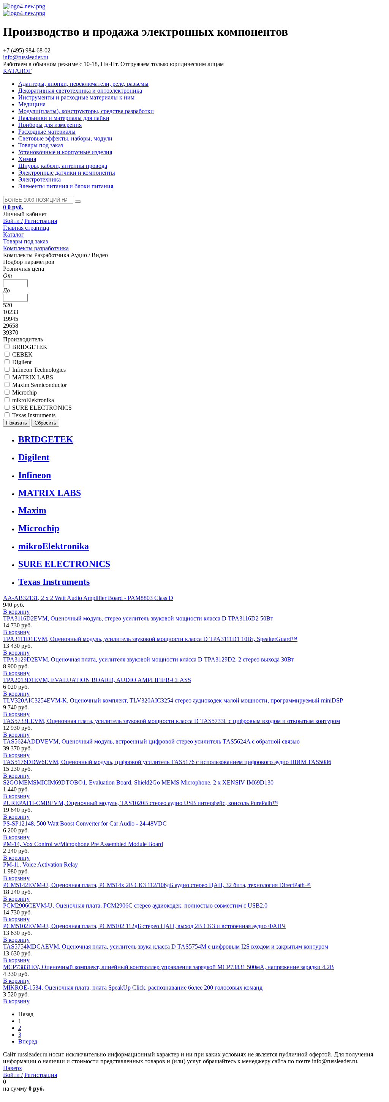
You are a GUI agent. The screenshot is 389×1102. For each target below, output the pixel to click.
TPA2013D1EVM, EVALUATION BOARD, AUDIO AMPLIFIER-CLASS (97, 680)
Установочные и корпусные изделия (65, 152)
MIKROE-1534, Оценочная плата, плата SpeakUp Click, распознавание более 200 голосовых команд (132, 987)
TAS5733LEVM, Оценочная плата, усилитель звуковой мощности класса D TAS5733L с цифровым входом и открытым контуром (171, 721)
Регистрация (40, 221)
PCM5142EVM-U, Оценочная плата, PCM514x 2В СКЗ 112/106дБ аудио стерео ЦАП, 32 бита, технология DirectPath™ (157, 885)
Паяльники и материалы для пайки (63, 118)
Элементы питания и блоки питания (65, 186)
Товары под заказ (40, 145)
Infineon (34, 475)
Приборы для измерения (50, 125)
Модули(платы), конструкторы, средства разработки (86, 111)
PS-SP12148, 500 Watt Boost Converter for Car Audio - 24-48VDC (85, 823)
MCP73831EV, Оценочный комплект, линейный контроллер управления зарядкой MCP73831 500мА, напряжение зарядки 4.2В (168, 967)
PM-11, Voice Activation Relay (40, 864)
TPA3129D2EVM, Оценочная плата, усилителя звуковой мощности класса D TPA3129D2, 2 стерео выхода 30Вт (148, 659)
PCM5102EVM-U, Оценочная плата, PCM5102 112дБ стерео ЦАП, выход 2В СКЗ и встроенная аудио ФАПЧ (144, 926)
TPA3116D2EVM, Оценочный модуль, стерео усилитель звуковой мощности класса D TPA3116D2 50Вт (138, 618)
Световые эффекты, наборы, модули (65, 138)
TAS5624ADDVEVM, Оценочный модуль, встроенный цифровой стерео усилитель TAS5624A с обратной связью (151, 741)
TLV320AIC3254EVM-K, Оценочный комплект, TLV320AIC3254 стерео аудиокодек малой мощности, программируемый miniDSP (173, 700)
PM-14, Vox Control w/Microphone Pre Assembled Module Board (83, 844)
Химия (27, 159)
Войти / (13, 221)
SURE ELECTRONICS (64, 564)
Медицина (32, 104)
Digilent (33, 457)
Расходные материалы (47, 131)
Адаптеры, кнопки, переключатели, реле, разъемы (83, 84)
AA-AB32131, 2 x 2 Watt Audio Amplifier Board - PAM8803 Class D (88, 598)
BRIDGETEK (45, 439)
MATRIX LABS (49, 493)
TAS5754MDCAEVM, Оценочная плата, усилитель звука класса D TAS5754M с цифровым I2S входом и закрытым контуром (165, 946)
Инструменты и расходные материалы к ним (76, 97)
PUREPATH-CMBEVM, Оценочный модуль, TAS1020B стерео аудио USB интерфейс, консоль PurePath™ (140, 803)
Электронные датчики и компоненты (66, 172)
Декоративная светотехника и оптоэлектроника (80, 90)
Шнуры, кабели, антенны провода (62, 166)
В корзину (16, 611)
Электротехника (39, 179)
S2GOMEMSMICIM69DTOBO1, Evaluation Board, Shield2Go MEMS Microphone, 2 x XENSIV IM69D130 (138, 782)
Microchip (38, 528)
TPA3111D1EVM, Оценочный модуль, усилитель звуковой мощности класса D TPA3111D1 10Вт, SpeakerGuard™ (150, 639)
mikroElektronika (53, 546)
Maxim (32, 510)
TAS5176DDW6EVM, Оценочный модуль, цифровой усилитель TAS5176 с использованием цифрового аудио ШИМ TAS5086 (167, 762)
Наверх (12, 1068)
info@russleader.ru (25, 57)
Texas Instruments (54, 582)
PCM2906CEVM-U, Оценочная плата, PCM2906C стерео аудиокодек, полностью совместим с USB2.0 (135, 905)
